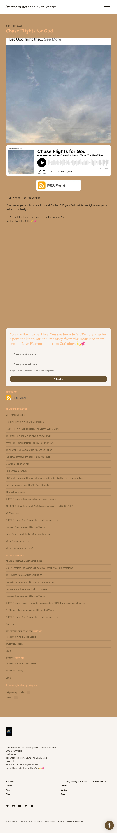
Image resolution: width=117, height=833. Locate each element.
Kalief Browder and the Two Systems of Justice (28, 534)
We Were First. (12, 513)
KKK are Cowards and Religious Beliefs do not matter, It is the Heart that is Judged (44, 478)
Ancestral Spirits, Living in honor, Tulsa (24, 561)
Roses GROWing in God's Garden (21, 637)
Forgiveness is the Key (16, 471)
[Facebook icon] (31, 806)
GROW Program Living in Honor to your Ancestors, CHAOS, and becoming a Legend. (45, 603)
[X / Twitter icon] (7, 806)
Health (10, 658)
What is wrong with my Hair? (19, 548)
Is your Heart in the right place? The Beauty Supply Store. (32, 429)
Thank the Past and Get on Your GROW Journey (28, 436)
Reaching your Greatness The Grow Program (27, 589)
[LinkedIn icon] (25, 806)
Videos (9, 786)
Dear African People (15, 415)
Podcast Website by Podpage (70, 821)
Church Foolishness (15, 492)
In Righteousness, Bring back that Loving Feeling (29, 457)
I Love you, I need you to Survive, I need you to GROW (83, 781)
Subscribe (58, 379)
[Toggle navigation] (107, 7)
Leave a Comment (32, 198)
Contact (64, 790)
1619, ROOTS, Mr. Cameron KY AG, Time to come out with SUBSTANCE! (39, 506)
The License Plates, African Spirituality (24, 575)
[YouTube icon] (19, 806)
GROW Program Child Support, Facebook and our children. (33, 520)
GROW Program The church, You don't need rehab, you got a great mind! (40, 568)
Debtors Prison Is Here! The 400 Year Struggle (27, 485)
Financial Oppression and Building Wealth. (26, 527)
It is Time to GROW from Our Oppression (25, 422)
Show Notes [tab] (14, 198)
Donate (64, 794)
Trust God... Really (14, 644)
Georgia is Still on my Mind (18, 464)
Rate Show (65, 786)
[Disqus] (58, 281)
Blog (8, 794)
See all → (10, 624)
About (8, 790)
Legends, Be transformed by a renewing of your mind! (31, 582)
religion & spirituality (19, 631)
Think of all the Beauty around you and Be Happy (29, 450)
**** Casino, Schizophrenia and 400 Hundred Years (30, 443)
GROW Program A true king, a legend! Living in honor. (31, 499)
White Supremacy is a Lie (17, 541)
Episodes (10, 781)
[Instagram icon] (13, 806)
